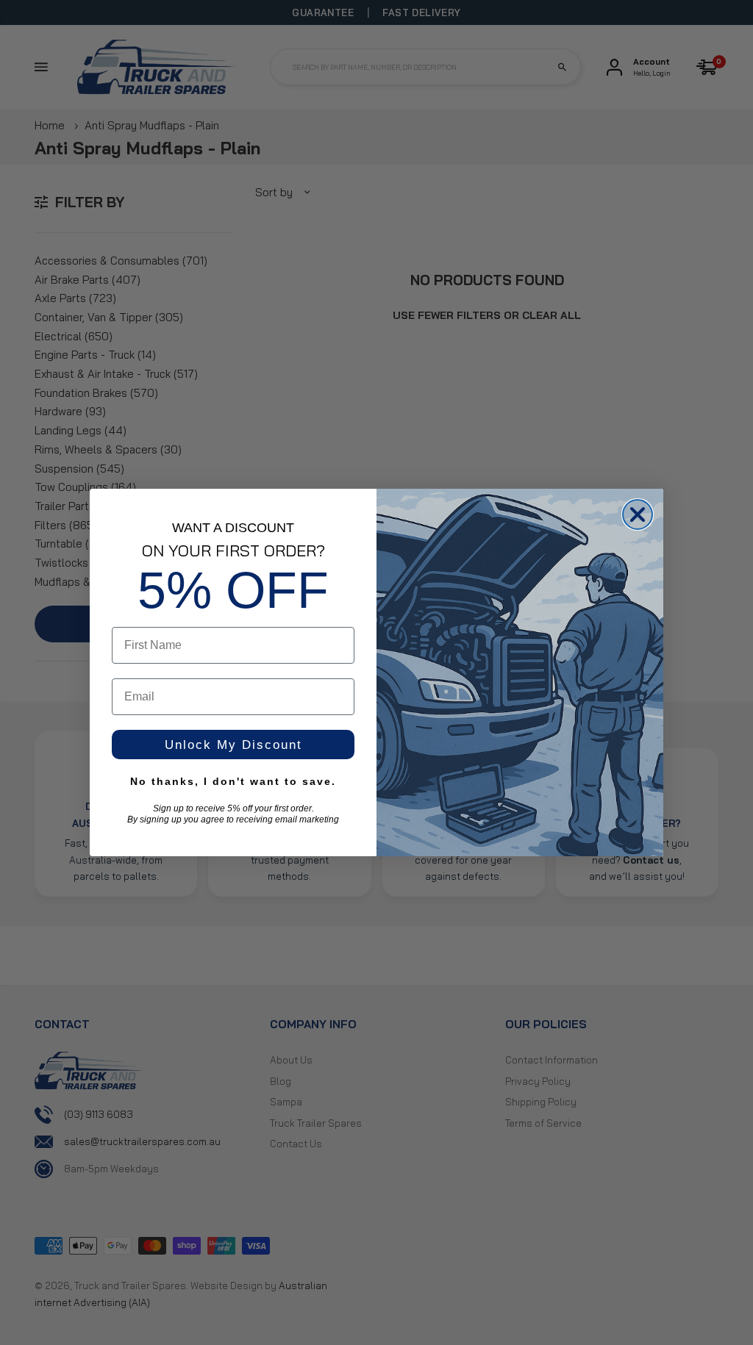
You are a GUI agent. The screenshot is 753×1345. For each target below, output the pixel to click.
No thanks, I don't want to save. (233, 781)
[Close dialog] (637, 514)
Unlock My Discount (233, 745)
